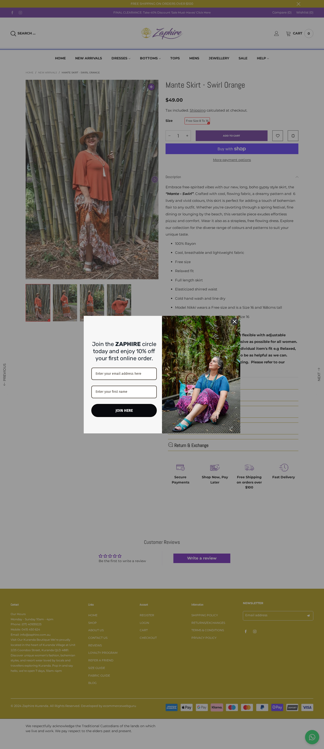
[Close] (234, 321)
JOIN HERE (124, 410)
